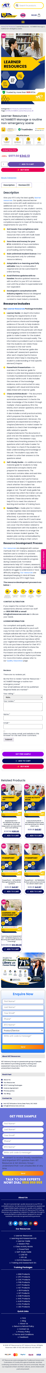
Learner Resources (25, 109)
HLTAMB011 (14, 111)
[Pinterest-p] (20, 1223)
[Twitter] (15, 1223)
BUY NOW (24, 170)
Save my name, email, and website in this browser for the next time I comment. (21, 734)
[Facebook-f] (10, 1223)
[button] (23, 22)
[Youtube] (35, 1223)
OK (32, 111)
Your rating (8, 694)
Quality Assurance (15, 660)
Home (3, 27)
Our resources (9, 548)
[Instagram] (30, 1223)
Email (6, 723)
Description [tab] (9, 185)
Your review (9, 701)
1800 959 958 (32, 1182)
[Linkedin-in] (25, 1223)
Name (6, 714)
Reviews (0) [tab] (24, 185)
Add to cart (28, 164)
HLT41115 (8, 111)
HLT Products (10, 27)
